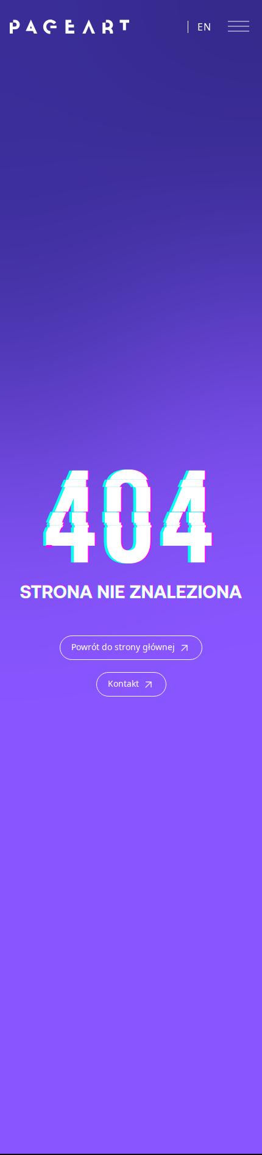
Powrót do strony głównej (123, 646)
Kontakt (123, 683)
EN (205, 27)
